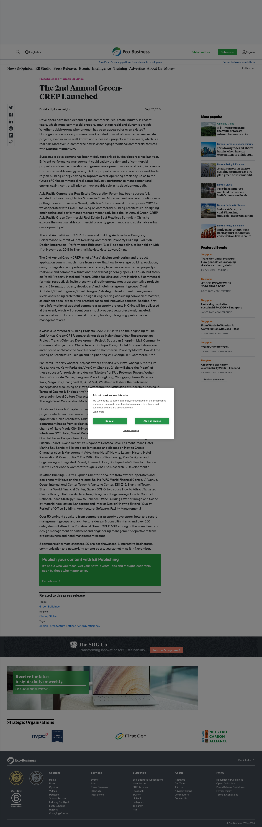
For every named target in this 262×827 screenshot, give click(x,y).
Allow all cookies (152, 421)
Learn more (98, 411)
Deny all (110, 421)
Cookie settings (131, 430)
